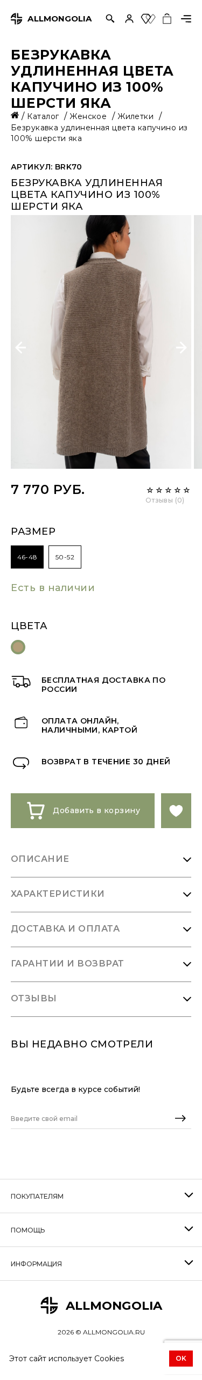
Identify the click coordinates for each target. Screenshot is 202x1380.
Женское (89, 116)
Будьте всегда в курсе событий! (75, 1089)
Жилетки (136, 116)
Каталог (44, 116)
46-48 (27, 557)
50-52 (64, 557)
